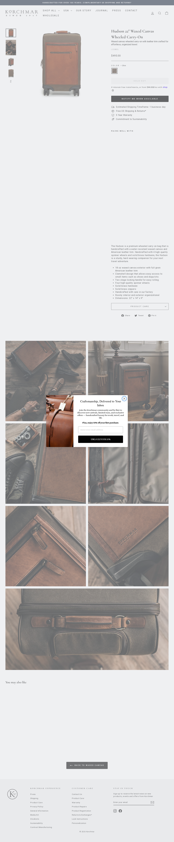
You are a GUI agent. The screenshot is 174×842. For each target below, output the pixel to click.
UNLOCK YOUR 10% (101, 439)
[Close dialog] (124, 398)
